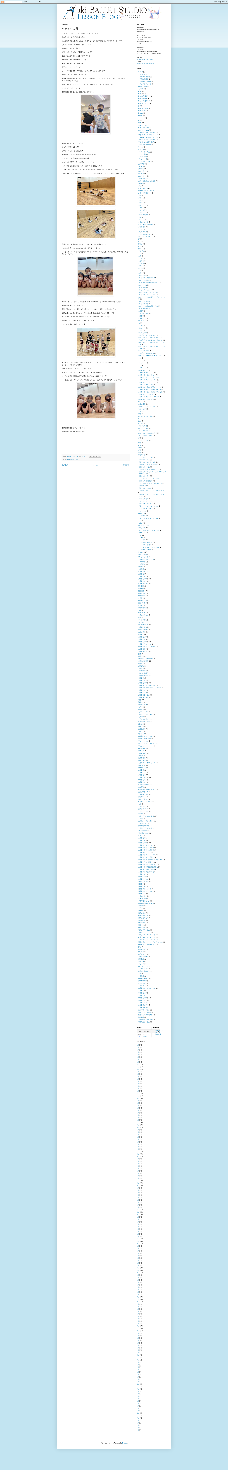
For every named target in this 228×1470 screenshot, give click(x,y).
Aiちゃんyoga (142, 86)
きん (139, 217)
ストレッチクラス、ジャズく (147, 380)
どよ (139, 411)
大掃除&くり (142, 823)
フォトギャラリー (144, 501)
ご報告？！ (141, 318)
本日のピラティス (144, 966)
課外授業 (141, 586)
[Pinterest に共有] (99, 456)
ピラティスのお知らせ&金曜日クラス (150, 483)
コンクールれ (142, 287)
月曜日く (141, 678)
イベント (141, 149)
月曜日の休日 (142, 692)
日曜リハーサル (143, 881)
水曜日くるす (142, 782)
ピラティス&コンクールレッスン (148, 469)
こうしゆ (141, 263)
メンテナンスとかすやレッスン (148, 518)
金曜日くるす (142, 649)
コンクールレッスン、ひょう (147, 292)
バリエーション (143, 428)
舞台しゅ (141, 952)
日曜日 (140, 884)
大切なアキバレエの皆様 (146, 816)
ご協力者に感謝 (143, 313)
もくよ (140, 523)
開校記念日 (141, 591)
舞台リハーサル (143, 957)
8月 (138, 1045)
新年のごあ (141, 765)
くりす (140, 229)
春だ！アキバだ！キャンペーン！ (149, 743)
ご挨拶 (140, 311)
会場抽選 (141, 588)
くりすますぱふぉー (144, 234)
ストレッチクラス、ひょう (146, 382)
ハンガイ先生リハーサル (146, 435)
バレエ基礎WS (143, 430)
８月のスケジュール (144, 84)
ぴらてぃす (141, 455)
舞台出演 (141, 961)
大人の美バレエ (143, 809)
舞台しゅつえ (142, 954)
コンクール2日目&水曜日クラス (148, 282)
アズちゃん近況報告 (144, 144)
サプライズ (141, 320)
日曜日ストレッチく (144, 889)
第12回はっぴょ (143, 833)
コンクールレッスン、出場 (146, 295)
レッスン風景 (142, 554)
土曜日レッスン (143, 879)
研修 (139, 700)
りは (139, 535)
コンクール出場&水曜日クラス (148, 306)
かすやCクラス (143, 188)
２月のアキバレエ (144, 74)
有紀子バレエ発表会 (144, 1012)
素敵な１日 (141, 797)
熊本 (139, 654)
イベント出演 (142, 157)
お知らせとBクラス (144, 178)
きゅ (139, 200)
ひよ (139, 445)
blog (68, 459)
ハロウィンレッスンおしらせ (147, 433)
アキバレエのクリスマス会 (146, 140)
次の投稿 (65, 465)
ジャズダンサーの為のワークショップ (150, 355)
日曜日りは (141, 893)
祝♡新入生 (141, 734)
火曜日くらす (142, 579)
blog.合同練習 (142, 98)
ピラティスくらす (144, 476)
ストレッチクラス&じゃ (146, 394)
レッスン (141, 552)
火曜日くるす (142, 581)
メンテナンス (142, 516)
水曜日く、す (142, 772)
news (140, 115)
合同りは (141, 709)
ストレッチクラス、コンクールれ (149, 377)
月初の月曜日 (142, 671)
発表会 (140, 908)
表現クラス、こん (144, 930)
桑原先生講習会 (143, 661)
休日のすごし (142, 620)
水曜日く (141, 770)
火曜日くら (141, 576)
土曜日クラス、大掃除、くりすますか (150, 860)
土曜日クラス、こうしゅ (146, 847)
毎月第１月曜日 (143, 978)
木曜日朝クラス (143, 1005)
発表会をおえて (143, 915)
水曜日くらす (142, 777)
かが (139, 186)
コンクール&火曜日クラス (146, 278)
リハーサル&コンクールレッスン (148, 547)
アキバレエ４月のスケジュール (148, 135)
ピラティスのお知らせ (145, 481)
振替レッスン (142, 753)
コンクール (141, 275)
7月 (138, 1047)
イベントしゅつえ (144, 152)
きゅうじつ (141, 212)
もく (139, 520)
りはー (140, 537)
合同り (140, 707)
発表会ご (141, 910)
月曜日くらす (142, 683)
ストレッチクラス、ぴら (146, 384)
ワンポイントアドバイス (146, 559)
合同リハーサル (143, 712)
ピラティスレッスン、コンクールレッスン (151, 490)
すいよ (140, 360)
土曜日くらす (142, 843)
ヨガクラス (141, 528)
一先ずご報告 (142, 562)
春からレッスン (143, 741)
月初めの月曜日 (143, 673)
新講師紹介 (141, 758)
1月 (138, 1062)
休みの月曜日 (142, 608)
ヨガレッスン (142, 533)
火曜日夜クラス (143, 583)
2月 (138, 1059)
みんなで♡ (141, 513)
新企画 (140, 755)
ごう (139, 256)
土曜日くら (141, 840)
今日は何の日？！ (144, 719)
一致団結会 (141, 564)
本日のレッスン (143, 969)
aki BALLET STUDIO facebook (159, 1032)
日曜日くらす (142, 886)
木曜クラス (141, 985)
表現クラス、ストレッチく (146, 937)
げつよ (140, 244)
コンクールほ (142, 285)
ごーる (140, 268)
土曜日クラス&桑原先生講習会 (148, 867)
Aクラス (141, 89)
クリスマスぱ (142, 232)
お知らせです (142, 176)
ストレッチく (142, 368)
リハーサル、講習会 (144, 545)
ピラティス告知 (143, 499)
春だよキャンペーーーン (146, 746)
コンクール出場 (143, 304)
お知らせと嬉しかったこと (146, 181)
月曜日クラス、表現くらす (146, 685)
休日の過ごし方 (143, 625)
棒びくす (141, 964)
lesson (140, 113)
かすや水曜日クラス (144, 193)
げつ (139, 241)
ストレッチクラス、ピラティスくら (149, 387)
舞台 (139, 947)
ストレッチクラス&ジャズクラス (148, 397)
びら (139, 450)
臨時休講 (141, 1017)
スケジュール (142, 363)
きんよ (140, 219)
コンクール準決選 (144, 308)
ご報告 (140, 316)
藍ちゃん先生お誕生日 (145, 1015)
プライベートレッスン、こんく (148, 506)
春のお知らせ (142, 748)
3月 (138, 1057)
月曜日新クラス (143, 697)
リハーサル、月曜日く (145, 542)
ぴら (139, 452)
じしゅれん (141, 328)
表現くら (141, 925)
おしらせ (141, 166)
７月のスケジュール (144, 81)
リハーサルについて (144, 550)
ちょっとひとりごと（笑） (146, 406)
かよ (139, 195)
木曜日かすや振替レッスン (146, 988)
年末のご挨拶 (142, 898)
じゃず (140, 330)
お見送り (141, 169)
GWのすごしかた (143, 103)
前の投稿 (126, 465)
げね (139, 246)
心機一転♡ (141, 751)
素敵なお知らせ (143, 799)
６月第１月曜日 (143, 79)
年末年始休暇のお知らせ (146, 903)
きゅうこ (141, 203)
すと (139, 365)
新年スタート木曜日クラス (146, 763)
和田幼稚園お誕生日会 (145, 1019)
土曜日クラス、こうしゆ (146, 850)
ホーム (95, 465)
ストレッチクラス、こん (146, 372)
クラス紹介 (141, 227)
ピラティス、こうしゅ (145, 457)
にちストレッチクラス (145, 416)
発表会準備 (141, 920)
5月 (138, 1052)
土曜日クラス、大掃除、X (146, 857)
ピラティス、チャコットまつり (148, 464)
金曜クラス (141, 632)
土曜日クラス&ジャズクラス (147, 864)
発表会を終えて (143, 918)
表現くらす (141, 927)
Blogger (124, 1443)
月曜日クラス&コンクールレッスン (149, 688)
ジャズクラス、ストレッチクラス (149, 337)
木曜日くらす (142, 998)
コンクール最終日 (144, 301)
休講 (139, 610)
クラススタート (143, 222)
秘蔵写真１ (141, 923)
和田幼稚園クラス (144, 1022)
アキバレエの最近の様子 (146, 142)
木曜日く (141, 990)
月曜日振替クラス (144, 695)
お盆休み (141, 183)
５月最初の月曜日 (144, 77)
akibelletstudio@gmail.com (145, 63)
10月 (138, 1069)
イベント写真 (142, 154)
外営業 (140, 598)
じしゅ (140, 325)
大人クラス (141, 806)
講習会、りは (142, 705)
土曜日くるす (142, 877)
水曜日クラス (74, 459)
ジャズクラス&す (143, 351)
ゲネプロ (141, 251)
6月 (138, 1050)
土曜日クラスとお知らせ (146, 872)
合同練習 (141, 717)
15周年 (140, 72)
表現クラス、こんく (144, 932)
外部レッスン (142, 600)
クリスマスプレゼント (145, 236)
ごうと (140, 265)
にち (139, 414)
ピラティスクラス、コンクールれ (149, 478)
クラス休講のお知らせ (145, 224)
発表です (141, 906)
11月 (138, 1067)
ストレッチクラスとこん (146, 399)
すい (139, 358)
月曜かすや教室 (143, 675)
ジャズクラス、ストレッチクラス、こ (150, 340)
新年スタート (142, 760)
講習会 (140, 702)
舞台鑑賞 (141, 959)
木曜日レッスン (143, 1002)
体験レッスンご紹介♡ (145, 801)
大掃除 (140, 818)
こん (139, 270)
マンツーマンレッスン (145, 508)
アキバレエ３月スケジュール (147, 132)
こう (139, 253)
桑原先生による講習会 (145, 658)
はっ (139, 421)
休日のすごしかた (144, 622)
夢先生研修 (141, 983)
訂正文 (140, 835)
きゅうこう (141, 205)
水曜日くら (141, 775)
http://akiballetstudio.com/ (145, 59)
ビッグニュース (143, 440)
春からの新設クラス (144, 738)
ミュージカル (142, 511)
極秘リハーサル (143, 629)
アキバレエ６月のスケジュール (148, 137)
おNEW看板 (142, 164)
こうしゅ (141, 261)
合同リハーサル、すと (145, 714)
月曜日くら (141, 680)
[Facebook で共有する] (97, 456)
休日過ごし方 (142, 627)
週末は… (141, 731)
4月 (138, 1055)
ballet (140, 91)
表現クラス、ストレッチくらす (148, 940)
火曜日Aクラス (143, 571)
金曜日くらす (142, 642)
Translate (144, 1036)
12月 (138, 1064)
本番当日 (141, 976)
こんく (140, 273)
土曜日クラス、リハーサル (146, 855)
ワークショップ (143, 557)
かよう (140, 198)
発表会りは (141, 913)
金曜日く (141, 634)
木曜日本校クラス (144, 1007)
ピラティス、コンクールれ (146, 462)
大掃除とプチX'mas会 (145, 828)
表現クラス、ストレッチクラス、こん (150, 942)
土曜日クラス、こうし (145, 845)
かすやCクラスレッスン (146, 190)
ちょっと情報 (142, 409)
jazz (139, 106)
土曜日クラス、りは (144, 852)
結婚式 (140, 663)
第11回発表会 (142, 830)
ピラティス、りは (144, 467)
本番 (139, 973)
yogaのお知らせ (143, 127)
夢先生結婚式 (142, 981)
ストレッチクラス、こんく (146, 375)
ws (139, 120)
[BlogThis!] (93, 456)
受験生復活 (141, 729)
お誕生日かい (142, 171)
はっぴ (140, 423)
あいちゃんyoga (143, 130)
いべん (140, 147)
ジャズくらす (142, 333)
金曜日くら (141, 639)
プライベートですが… (145, 503)
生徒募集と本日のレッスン (146, 789)
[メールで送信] (90, 456)
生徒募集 (141, 787)
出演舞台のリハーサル (145, 736)
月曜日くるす (142, 690)
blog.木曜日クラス (144, 101)
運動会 (140, 566)
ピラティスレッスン (144, 488)
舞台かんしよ (142, 949)
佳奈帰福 (141, 569)
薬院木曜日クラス (144, 1010)
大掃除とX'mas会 (143, 826)
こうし (140, 258)
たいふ (140, 401)
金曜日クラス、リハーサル (146, 646)
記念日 (140, 605)
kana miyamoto (143, 108)
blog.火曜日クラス (144, 96)
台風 (139, 804)
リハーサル (141, 540)
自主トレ (141, 726)
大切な (140, 813)
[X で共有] (95, 456)
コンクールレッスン (144, 290)
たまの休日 (141, 404)
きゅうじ (141, 210)
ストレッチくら (143, 370)
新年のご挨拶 (142, 768)
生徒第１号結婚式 (144, 784)
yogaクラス (142, 125)
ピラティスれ (142, 485)
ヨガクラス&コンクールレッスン (148, 530)
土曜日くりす (142, 874)
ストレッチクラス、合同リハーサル (149, 389)
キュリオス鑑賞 (143, 215)
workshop (141, 118)
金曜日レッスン (143, 651)
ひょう (140, 447)
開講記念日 (141, 595)
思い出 (140, 724)
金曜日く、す (142, 637)
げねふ (140, 249)
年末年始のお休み (144, 901)
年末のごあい (142, 896)
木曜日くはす (142, 993)
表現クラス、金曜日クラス (146, 944)
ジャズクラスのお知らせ (146, 353)
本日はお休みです (144, 971)
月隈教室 (141, 668)
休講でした (141, 612)
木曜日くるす (142, 1000)
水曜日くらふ (142, 780)
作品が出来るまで (144, 722)
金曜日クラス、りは (144, 644)
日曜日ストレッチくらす (146, 891)
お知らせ (141, 174)
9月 (138, 1071)
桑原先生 (141, 656)
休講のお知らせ (143, 615)
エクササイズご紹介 (144, 161)
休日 (139, 617)
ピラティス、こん (144, 460)
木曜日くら (141, 995)
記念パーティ (142, 603)
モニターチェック (144, 525)
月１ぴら (141, 666)
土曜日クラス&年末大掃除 (146, 869)
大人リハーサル (143, 811)
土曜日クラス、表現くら (146, 862)
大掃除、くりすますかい (146, 821)
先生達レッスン (143, 794)
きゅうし (141, 207)
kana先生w (141, 110)
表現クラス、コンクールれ (146, 935)
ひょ (139, 443)
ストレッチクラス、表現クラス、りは (150, 392)
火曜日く (141, 574)
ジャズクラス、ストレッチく (147, 335)
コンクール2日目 (143, 280)
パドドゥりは (142, 426)
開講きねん (141, 593)
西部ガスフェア (143, 792)
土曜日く (141, 838)
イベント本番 (142, 159)
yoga (140, 123)
